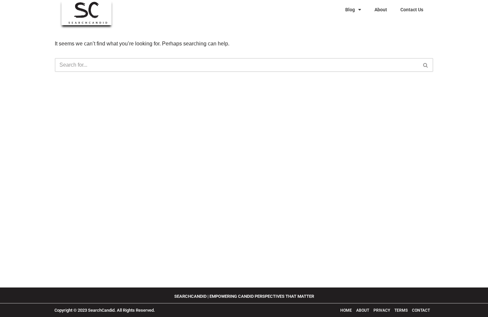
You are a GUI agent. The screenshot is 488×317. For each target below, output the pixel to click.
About (380, 9)
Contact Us (411, 9)
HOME (346, 310)
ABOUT (363, 310)
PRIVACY (381, 310)
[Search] (425, 65)
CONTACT (421, 310)
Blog (350, 9)
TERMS (401, 310)
